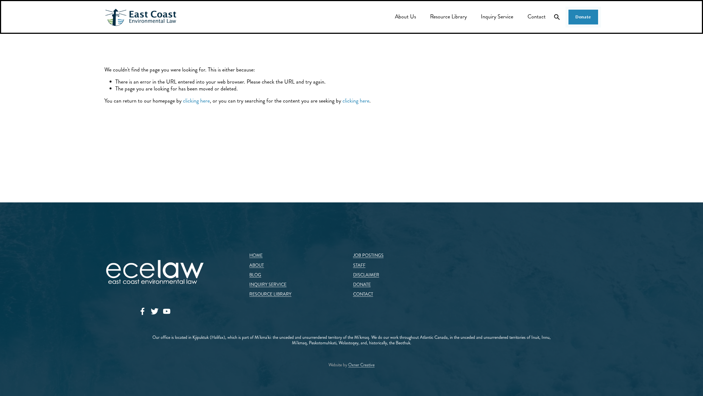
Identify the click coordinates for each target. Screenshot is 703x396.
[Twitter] (154, 311)
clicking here (196, 101)
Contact (537, 17)
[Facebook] (142, 311)
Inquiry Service (497, 17)
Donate (583, 17)
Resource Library (448, 17)
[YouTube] (167, 311)
